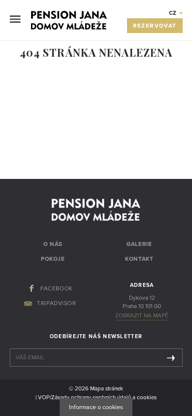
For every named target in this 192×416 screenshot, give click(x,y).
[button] (176, 12)
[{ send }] (171, 357)
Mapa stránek (106, 388)
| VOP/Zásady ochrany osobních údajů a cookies (96, 397)
